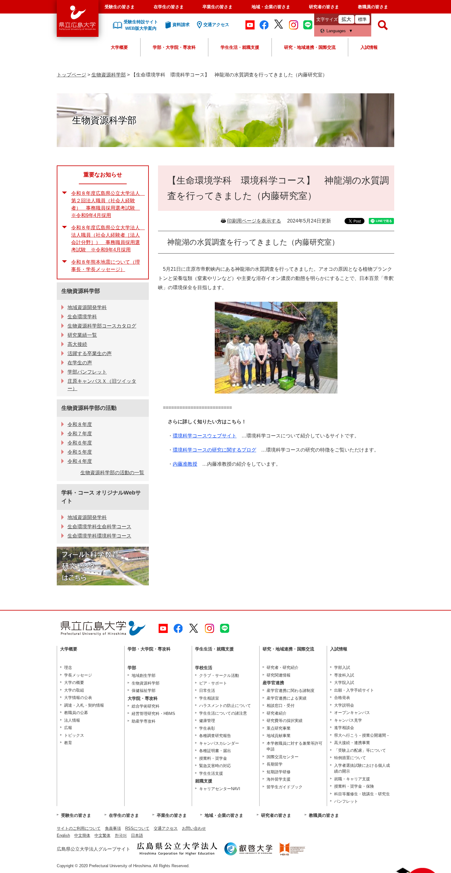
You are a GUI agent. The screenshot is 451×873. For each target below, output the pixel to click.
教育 (68, 742)
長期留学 (275, 764)
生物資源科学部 (108, 74)
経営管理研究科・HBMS (153, 713)
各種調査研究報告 (215, 735)
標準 (362, 19)
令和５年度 (79, 452)
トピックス (74, 735)
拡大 (346, 19)
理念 (68, 667)
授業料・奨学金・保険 (354, 786)
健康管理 (207, 720)
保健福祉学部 (144, 690)
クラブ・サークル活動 (219, 675)
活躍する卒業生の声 (89, 353)
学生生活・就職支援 (240, 47)
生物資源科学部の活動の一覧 (112, 472)
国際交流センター (283, 757)
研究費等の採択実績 (285, 720)
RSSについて (137, 828)
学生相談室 (209, 698)
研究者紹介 (277, 713)
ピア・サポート (213, 683)
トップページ (71, 74)
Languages (336, 31)
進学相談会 (344, 727)
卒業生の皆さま (217, 6)
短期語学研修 (279, 772)
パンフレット (346, 801)
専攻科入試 (344, 675)
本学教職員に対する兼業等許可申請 (294, 746)
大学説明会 (344, 705)
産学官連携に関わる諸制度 (290, 690)
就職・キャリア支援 (352, 779)
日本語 (137, 835)
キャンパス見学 (348, 720)
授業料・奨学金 (213, 758)
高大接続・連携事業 (352, 742)
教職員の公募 (76, 712)
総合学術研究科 (146, 706)
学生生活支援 (211, 773)
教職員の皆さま (373, 6)
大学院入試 (344, 682)
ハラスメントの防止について (225, 705)
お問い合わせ (194, 828)
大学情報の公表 (78, 697)
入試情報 (369, 47)
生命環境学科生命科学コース (99, 526)
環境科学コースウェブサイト (205, 435)
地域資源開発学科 (87, 307)
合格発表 (342, 697)
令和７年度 (79, 433)
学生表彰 (207, 728)
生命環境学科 (82, 316)
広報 (68, 727)
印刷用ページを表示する (254, 220)
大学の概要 (74, 682)
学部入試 (342, 667)
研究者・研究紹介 (283, 667)
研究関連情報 (279, 675)
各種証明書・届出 (215, 750)
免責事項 (113, 828)
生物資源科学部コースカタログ (101, 325)
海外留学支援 (279, 779)
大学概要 (119, 47)
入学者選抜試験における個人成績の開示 (362, 768)
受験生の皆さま (120, 6)
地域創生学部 (144, 675)
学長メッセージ (78, 675)
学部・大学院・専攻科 (174, 47)
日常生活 (207, 690)
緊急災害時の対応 (215, 765)
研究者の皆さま (324, 6)
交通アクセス (166, 828)
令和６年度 (79, 442)
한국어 (121, 835)
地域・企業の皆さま (271, 6)
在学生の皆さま (169, 6)
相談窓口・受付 (281, 705)
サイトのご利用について (79, 828)
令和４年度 (79, 461)
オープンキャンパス (352, 712)
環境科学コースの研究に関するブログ (214, 449)
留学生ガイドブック (285, 787)
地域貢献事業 (279, 735)
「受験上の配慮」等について (360, 750)
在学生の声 (79, 362)
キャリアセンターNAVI (219, 788)
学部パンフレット (87, 371)
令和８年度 (79, 424)
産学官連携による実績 (286, 698)
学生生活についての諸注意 (223, 713)
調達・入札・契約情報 (84, 705)
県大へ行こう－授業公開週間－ (362, 735)
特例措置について (350, 757)
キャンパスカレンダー (219, 743)
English (63, 835)
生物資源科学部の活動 (89, 408)
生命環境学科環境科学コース (99, 535)
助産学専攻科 (144, 721)
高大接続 (77, 344)
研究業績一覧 (82, 335)
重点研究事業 (279, 728)
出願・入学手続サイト (354, 690)
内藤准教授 (185, 464)
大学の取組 (74, 690)
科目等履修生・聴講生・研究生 (362, 794)
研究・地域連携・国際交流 (310, 47)
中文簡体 (82, 835)
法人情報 (72, 720)
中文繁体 (102, 835)
